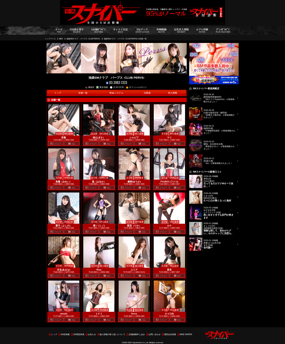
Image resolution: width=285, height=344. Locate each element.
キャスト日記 (120, 30)
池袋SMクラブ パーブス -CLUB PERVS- (83, 39)
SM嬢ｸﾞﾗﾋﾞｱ (98, 30)
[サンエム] (214, 44)
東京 (61, 39)
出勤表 (147, 93)
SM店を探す (77, 30)
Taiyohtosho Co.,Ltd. (140, 343)
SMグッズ (142, 30)
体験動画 (161, 30)
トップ (59, 30)
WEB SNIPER (186, 334)
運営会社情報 (170, 334)
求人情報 (172, 93)
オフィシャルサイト (138, 87)
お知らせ (92, 334)
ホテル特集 (202, 30)
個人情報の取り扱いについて (112, 334)
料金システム (116, 93)
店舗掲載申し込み (137, 334)
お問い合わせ (154, 334)
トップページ (50, 39)
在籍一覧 (83, 93)
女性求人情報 (181, 30)
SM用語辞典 (78, 334)
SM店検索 (65, 334)
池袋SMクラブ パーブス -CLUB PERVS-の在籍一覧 (125, 39)
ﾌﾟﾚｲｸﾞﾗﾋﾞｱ (223, 30)
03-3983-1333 (118, 82)
